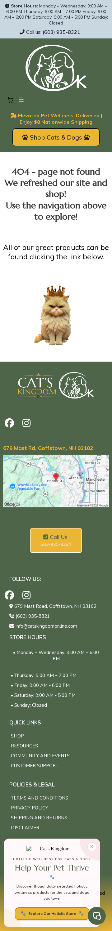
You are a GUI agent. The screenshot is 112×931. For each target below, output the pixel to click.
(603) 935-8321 (61, 32)
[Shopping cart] (10, 100)
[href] (56, 481)
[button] (20, 100)
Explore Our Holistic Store (52, 913)
